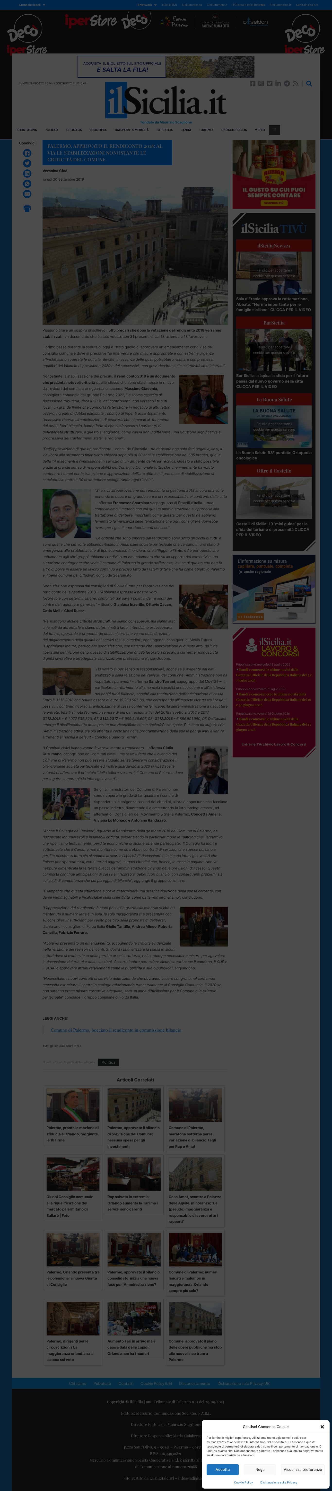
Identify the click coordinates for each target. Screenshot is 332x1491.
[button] (322, 1426)
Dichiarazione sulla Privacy (278, 1482)
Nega (260, 1469)
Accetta (223, 1469)
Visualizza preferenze (303, 1469)
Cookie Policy (243, 1482)
